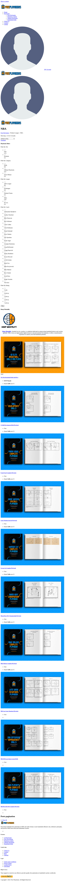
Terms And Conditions (10, 861)
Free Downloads (8, 839)
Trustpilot (3, 140)
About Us (6, 21)
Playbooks (7, 13)
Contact (6, 23)
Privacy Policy (8, 863)
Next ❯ (5, 820)
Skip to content (5, 1)
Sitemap (6, 855)
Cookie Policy (8, 865)
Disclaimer (7, 866)
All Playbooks (8, 838)
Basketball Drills (11, 20)
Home (5, 12)
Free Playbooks (11, 15)
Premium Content (12, 16)
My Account (47, 69)
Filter (2, 306)
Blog (5, 853)
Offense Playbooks (12, 18)
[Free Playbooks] (11, 8)
